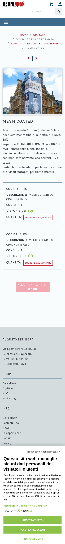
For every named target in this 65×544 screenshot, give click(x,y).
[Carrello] (51, 5)
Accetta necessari (32, 529)
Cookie (7, 438)
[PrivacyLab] (24, 511)
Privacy (7, 443)
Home (24, 35)
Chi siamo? (10, 417)
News (6, 428)
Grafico (7, 393)
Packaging (9, 398)
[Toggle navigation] (6, 22)
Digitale (39, 35)
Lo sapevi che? (12, 433)
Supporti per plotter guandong (35, 43)
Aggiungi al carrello (32, 287)
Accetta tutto (32, 520)
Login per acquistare (38, 217)
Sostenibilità (11, 422)
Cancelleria (9, 383)
